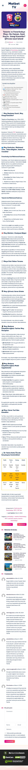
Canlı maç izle (18, 508)
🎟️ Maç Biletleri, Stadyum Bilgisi (10, 94)
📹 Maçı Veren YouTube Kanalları (10, 105)
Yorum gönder (9, 741)
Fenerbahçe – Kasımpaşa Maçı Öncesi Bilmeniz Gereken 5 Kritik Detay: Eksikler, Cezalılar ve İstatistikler (19, 556)
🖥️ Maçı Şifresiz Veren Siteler (10, 98)
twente (15, 518)
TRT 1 (14, 132)
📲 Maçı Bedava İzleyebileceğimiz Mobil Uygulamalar (12, 103)
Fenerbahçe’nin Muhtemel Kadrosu (12, 91)
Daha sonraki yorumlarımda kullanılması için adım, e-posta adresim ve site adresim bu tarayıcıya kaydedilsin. (15, 735)
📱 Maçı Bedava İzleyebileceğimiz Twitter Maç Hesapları (13, 100)
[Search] (25, 5)
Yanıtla (8, 589)
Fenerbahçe (9, 510)
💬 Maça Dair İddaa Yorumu (9, 96)
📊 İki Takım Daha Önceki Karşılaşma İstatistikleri (11, 108)
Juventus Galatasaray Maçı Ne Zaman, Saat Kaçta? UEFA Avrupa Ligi (19, 566)
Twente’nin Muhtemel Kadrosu (12, 93)
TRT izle (19, 510)
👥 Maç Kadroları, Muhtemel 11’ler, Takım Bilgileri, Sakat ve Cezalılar (12, 89)
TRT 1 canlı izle (9, 518)
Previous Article (7, 524)
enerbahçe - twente (13, 516)
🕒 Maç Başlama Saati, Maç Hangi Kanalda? (13, 87)
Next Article (22, 524)
